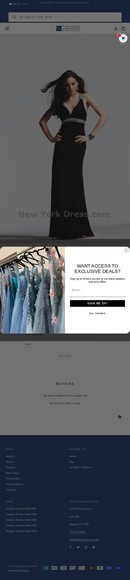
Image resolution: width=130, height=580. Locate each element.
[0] (123, 38)
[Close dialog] (126, 250)
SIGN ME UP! (97, 303)
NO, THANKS (97, 313)
